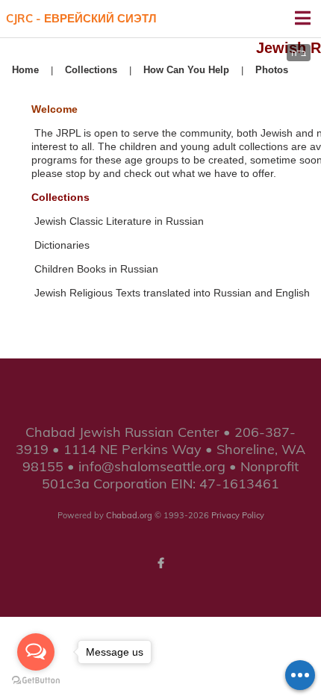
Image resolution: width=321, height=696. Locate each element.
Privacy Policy (237, 515)
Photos (271, 69)
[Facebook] (160, 563)
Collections (91, 69)
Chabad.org (129, 515)
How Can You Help (186, 69)
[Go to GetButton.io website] (36, 681)
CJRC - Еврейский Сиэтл (81, 18)
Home (25, 69)
